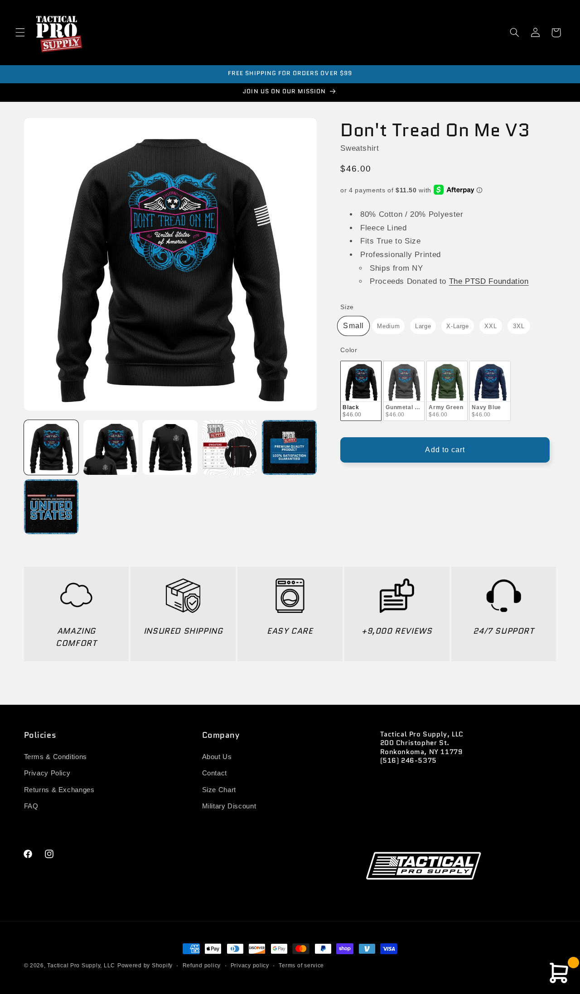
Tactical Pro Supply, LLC (81, 965)
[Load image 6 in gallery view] (170, 447)
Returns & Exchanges (59, 789)
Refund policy (202, 965)
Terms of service (301, 965)
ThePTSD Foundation (489, 281)
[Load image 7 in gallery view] (230, 447)
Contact (214, 773)
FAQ (31, 806)
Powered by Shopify (145, 965)
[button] (20, 32)
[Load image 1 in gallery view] (51, 447)
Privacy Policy (47, 773)
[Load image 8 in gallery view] (289, 447)
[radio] (353, 326)
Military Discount (229, 806)
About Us (217, 757)
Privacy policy (250, 965)
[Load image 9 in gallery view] (51, 506)
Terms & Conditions (55, 757)
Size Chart (219, 789)
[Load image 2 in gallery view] (110, 447)
